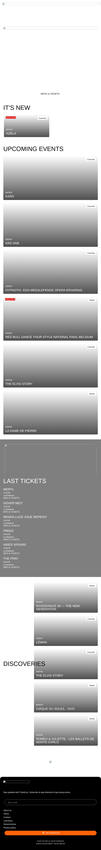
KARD (9, 196)
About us (7, 810)
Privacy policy (10, 828)
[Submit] (94, 802)
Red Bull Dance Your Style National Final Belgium (49, 337)
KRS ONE (17, 79)
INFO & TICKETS (11, 498)
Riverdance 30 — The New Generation (58, 607)
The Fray (10, 558)
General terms (10, 824)
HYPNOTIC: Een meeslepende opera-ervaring (43, 290)
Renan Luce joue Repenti (25, 517)
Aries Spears (14, 544)
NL (21, 13)
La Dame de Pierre (21, 430)
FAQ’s (6, 814)
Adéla (11, 133)
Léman (41, 642)
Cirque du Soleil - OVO (55, 708)
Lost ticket (8, 821)
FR (25, 13)
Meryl (8, 489)
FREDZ (8, 530)
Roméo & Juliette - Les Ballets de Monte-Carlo (65, 740)
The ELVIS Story (19, 384)
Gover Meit (13, 503)
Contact (7, 817)
